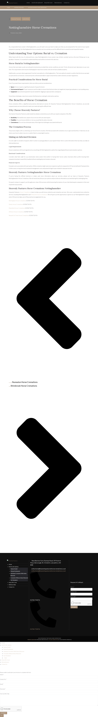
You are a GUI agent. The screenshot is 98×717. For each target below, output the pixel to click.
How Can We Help (4, 693)
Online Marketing (53, 639)
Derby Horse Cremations (16, 204)
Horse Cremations (25, 192)
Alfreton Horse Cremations (16, 212)
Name (72, 587)
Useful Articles (25, 19)
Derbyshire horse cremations (39, 194)
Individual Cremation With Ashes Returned (13, 651)
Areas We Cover (48, 2)
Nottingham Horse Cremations (17, 200)
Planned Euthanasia (15, 571)
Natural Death (14, 568)
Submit (74, 607)
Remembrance (58, 2)
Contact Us (66, 2)
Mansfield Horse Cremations (17, 208)
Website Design (31, 639)
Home (28, 2)
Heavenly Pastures (19, 7)
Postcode (73, 596)
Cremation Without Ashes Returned (19, 577)
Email (1, 684)
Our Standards (14, 580)
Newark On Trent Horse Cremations (19, 215)
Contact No (74, 591)
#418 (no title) (12, 584)
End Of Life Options (36, 2)
